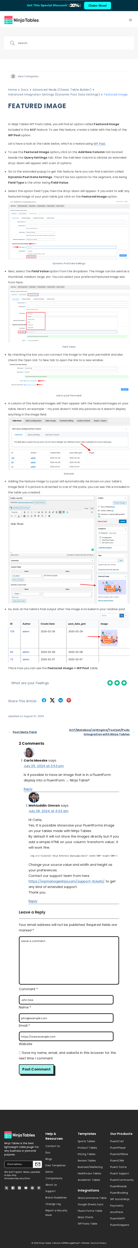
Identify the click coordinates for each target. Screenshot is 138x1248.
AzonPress (116, 1212)
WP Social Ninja (119, 1199)
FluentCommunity (122, 1180)
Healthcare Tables (89, 1173)
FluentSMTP (117, 1218)
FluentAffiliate (119, 1154)
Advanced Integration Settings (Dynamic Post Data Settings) (54, 94)
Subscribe (37, 1164)
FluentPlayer (118, 1147)
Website (25, 1044)
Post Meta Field (25, 732)
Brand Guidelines (56, 1197)
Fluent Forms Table (90, 1211)
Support (50, 1191)
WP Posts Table (87, 1223)
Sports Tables (86, 1141)
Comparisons (54, 1178)
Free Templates (55, 1165)
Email (24, 1025)
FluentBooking (119, 1193)
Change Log (53, 1204)
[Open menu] (130, 20)
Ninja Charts (85, 1217)
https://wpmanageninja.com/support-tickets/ (67, 881)
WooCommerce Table (92, 1198)
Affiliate (85, 1243)
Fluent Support (119, 1173)
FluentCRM (117, 1160)
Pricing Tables (87, 1154)
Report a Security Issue (56, 1213)
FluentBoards (118, 1186)
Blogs (48, 1159)
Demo (49, 1172)
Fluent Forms (118, 1167)
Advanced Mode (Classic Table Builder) (62, 90)
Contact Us (52, 1146)
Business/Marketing (90, 1167)
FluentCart (117, 1141)
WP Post (99, 144)
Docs (24, 90)
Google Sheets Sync (91, 1204)
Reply (28, 789)
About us (51, 1185)
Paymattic (117, 1205)
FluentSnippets (119, 1225)
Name (25, 1007)
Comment (28, 989)
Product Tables (87, 1147)
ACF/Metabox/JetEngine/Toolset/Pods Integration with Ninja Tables (99, 732)
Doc (48, 1152)
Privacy (102, 1243)
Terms (94, 1243)
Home (12, 90)
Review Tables (87, 1160)
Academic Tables (89, 1180)
